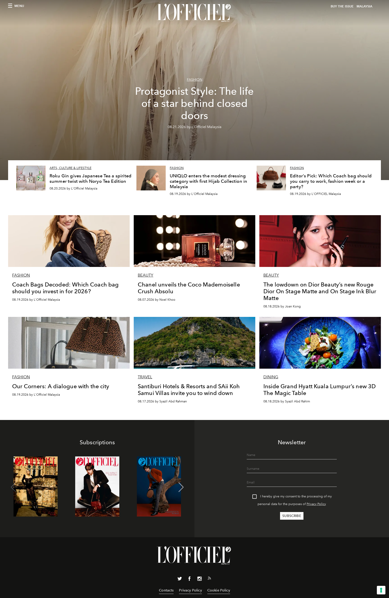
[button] (181, 487)
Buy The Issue (342, 6)
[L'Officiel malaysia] (194, 13)
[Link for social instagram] (199, 579)
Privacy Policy (316, 504)
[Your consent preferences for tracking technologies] (381, 590)
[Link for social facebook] (189, 579)
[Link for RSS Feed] (209, 579)
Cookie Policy (218, 590)
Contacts (166, 590)
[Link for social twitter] (179, 579)
